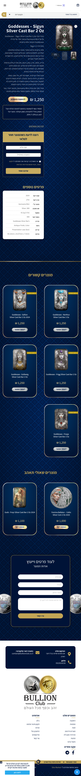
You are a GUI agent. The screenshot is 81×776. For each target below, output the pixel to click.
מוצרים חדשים (70, 731)
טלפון (63, 660)
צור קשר (37, 738)
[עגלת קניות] (78, 5)
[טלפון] (69, 662)
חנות (73, 727)
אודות (37, 727)
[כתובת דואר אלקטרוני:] (38, 653)
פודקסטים (36, 734)
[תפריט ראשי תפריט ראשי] (4, 5)
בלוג (38, 720)
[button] (1, 762)
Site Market (56, 767)
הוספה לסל (61, 527)
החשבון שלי (35, 731)
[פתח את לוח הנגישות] (77, 772)
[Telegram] (67, 752)
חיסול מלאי (71, 742)
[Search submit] (3, 14)
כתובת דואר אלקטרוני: (24, 651)
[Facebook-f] (73, 752)
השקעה (72, 720)
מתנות (73, 738)
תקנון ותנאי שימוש (33, 724)
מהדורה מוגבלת (69, 734)
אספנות (72, 724)
